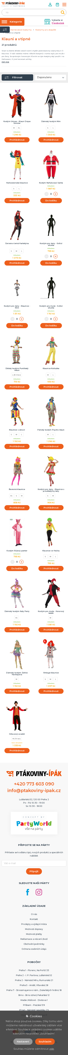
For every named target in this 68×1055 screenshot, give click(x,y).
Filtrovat (17, 77)
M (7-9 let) (16, 739)
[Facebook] (27, 892)
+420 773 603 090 (34, 784)
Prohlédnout (17, 139)
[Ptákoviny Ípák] (13, 4)
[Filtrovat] (5, 29)
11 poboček (58, 23)
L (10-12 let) (16, 375)
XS (11, 496)
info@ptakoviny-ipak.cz (34, 790)
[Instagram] (39, 892)
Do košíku (51, 200)
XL (19, 128)
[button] (50, 4)
